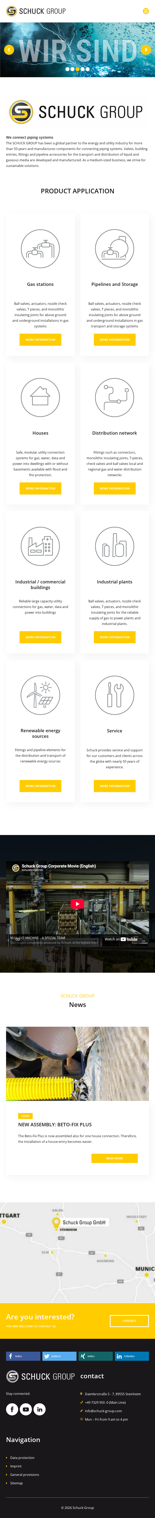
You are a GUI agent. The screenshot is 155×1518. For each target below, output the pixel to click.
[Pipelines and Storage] (114, 248)
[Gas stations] (40, 248)
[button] (23, 1356)
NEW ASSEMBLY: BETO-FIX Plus (55, 1124)
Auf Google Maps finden (77, 1252)
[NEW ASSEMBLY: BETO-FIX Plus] (77, 1064)
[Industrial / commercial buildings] (40, 546)
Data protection (22, 1458)
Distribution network (114, 433)
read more (114, 1158)
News (25, 1116)
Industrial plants (114, 582)
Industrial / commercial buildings (40, 584)
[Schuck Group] (36, 8)
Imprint (16, 1466)
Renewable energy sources (40, 733)
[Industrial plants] (114, 546)
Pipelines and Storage (114, 284)
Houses (40, 433)
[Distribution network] (114, 397)
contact (129, 1321)
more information (40, 339)
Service (114, 731)
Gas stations (40, 284)
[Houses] (40, 397)
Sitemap (16, 1483)
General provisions (24, 1474)
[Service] (114, 695)
